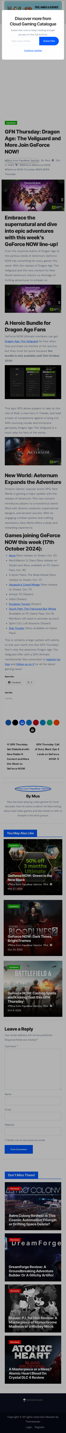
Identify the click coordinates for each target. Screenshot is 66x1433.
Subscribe (49, 41)
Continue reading (33, 50)
